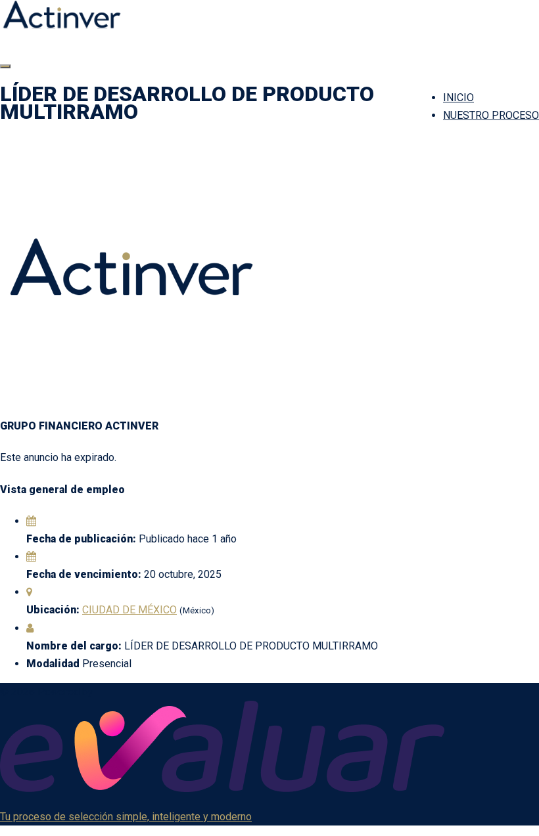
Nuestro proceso (491, 115)
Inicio (458, 97)
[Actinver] (62, 25)
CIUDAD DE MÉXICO (129, 610)
